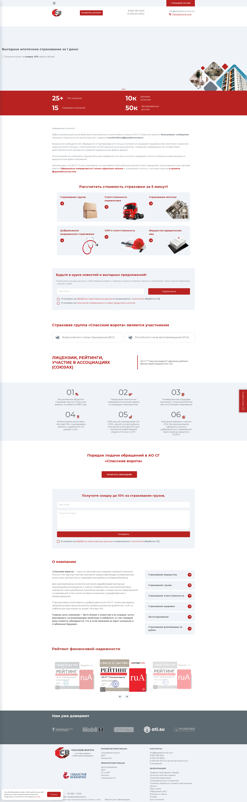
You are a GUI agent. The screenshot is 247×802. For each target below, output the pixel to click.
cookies (37, 797)
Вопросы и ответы (158, 794)
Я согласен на (98, 303)
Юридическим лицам (114, 748)
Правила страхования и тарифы (164, 772)
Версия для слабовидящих (117, 799)
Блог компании (157, 799)
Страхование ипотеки (163, 197)
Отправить (123, 534)
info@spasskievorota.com (182, 11)
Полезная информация (160, 778)
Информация (158, 768)
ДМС (103, 755)
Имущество (106, 758)
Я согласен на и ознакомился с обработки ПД (110, 299)
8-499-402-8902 (135, 14)
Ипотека (105, 775)
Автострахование (109, 767)
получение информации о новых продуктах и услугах (106, 303)
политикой (138, 299)
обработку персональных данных (95, 299)
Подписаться (169, 291)
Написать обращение (119, 474)
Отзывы (153, 797)
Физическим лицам (113, 763)
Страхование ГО (108, 778)
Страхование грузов (73, 197)
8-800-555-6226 (136, 11)
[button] (120, 696)
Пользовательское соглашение (164, 780)
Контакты (156, 748)
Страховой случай (180, 3)
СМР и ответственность (120, 230)
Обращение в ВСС (158, 791)
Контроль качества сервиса (162, 775)
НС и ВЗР (105, 772)
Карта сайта (155, 789)
